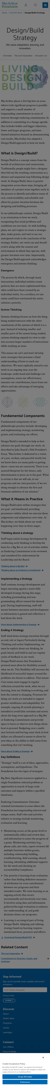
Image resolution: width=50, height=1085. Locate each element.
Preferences (25, 1082)
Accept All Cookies (25, 1076)
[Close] (43, 1057)
